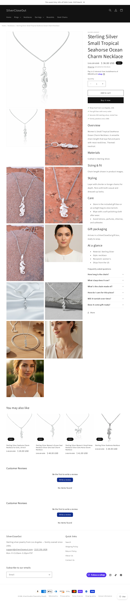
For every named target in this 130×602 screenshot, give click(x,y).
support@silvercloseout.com (19, 549)
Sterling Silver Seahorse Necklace (107, 445)
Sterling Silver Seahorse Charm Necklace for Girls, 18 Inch (17, 446)
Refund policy (53, 596)
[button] (17, 17)
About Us (69, 555)
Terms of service (77, 596)
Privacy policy (65, 596)
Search (68, 542)
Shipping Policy (72, 546)
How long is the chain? (98, 274)
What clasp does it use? (99, 280)
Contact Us (70, 560)
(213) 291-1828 (40, 549)
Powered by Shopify (39, 596)
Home (4, 26)
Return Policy (71, 551)
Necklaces (11, 26)
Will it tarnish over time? (99, 298)
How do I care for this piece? (101, 292)
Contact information (105, 596)
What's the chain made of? (100, 286)
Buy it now (105, 100)
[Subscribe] (49, 575)
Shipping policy (90, 596)
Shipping (91, 67)
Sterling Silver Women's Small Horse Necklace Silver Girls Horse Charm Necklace (79, 447)
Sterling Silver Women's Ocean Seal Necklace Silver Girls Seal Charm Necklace (49, 447)
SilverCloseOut (28, 596)
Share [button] (92, 312)
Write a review (65, 479)
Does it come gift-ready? (99, 304)
